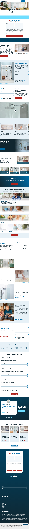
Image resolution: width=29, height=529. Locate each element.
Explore (3, 484)
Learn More (2, 149)
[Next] (27, 53)
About (3, 488)
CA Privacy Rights (4, 501)
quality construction (7, 333)
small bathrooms (24, 262)
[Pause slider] (27, 349)
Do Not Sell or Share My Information (6, 502)
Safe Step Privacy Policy (13, 32)
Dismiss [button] (25, 524)
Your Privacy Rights (4, 503)
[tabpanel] (7, 129)
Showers (3, 486)
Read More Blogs (14, 445)
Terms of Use (17, 32)
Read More (3, 440)
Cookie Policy (3, 506)
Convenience (16, 131)
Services (3, 490)
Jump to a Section (13, 39)
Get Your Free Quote (4, 55)
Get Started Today (14, 184)
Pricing (3, 493)
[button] (28, 523)
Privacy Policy (3, 504)
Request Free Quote (14, 394)
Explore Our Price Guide (19, 319)
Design (2, 131)
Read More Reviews (21, 411)
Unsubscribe (3, 508)
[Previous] (16, 53)
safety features (24, 80)
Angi (27, 254)
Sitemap (3, 507)
